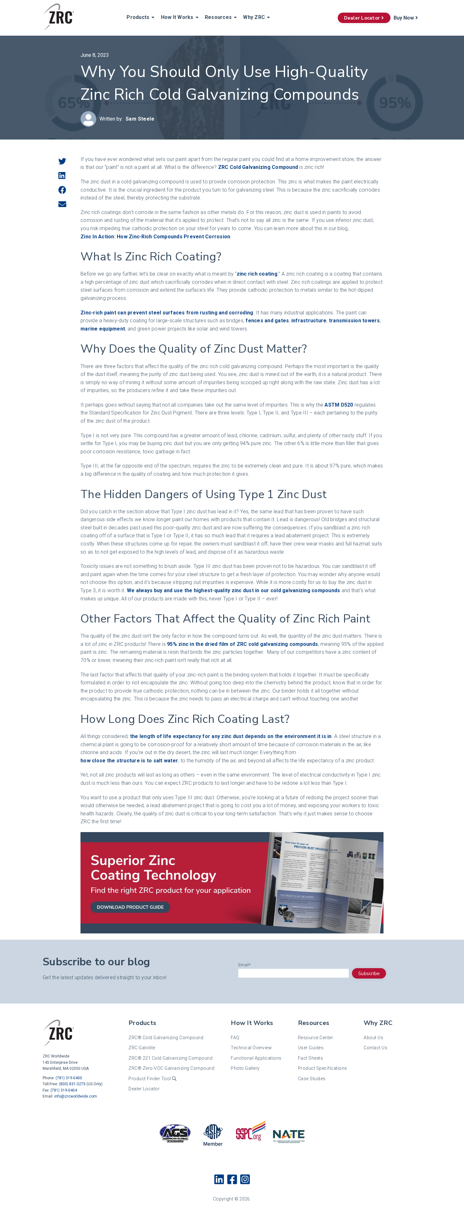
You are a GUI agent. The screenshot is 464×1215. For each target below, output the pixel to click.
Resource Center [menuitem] (315, 1037)
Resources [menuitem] (218, 17)
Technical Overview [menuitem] (251, 1047)
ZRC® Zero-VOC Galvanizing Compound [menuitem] (171, 1068)
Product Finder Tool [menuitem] (150, 1078)
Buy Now (404, 18)
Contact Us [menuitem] (375, 1047)
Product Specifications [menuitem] (322, 1068)
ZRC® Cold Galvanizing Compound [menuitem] (165, 1037)
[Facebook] (62, 190)
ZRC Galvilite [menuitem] (141, 1047)
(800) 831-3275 (72, 1084)
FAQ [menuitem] (235, 1037)
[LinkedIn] (61, 176)
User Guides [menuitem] (311, 1047)
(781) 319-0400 (69, 1078)
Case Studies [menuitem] (312, 1078)
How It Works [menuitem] (177, 17)
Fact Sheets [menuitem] (310, 1058)
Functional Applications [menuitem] (256, 1058)
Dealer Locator (362, 18)
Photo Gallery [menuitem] (245, 1068)
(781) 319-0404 (64, 1090)
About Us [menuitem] (373, 1037)
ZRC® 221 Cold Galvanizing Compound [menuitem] (170, 1058)
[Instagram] (245, 1180)
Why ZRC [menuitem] (254, 17)
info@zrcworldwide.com (75, 1096)
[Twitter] (62, 161)
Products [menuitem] (138, 17)
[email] (62, 204)
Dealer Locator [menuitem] (144, 1088)
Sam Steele (140, 119)
